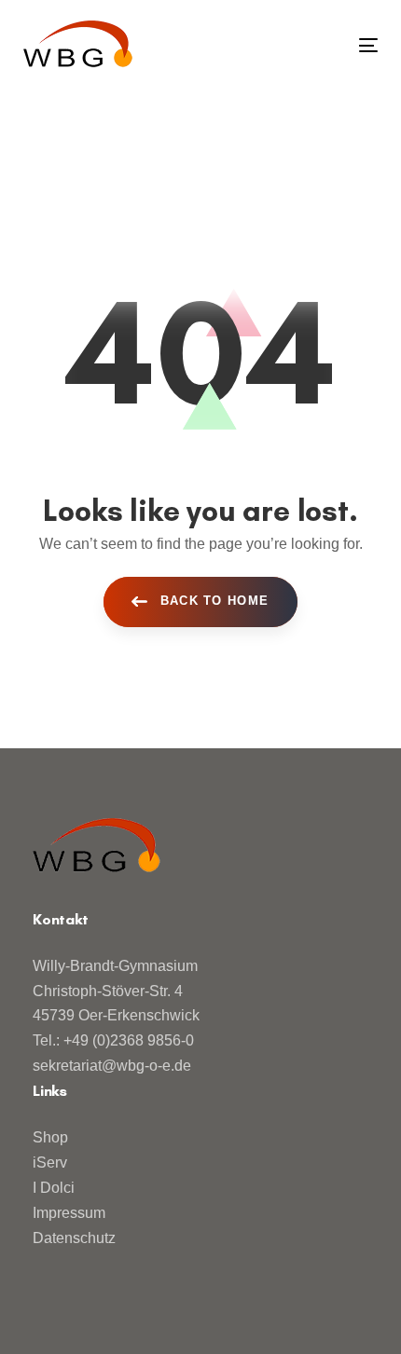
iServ (50, 1162)
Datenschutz (74, 1238)
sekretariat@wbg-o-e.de (112, 1066)
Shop (50, 1137)
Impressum (69, 1213)
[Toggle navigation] (318, 45)
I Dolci (54, 1188)
